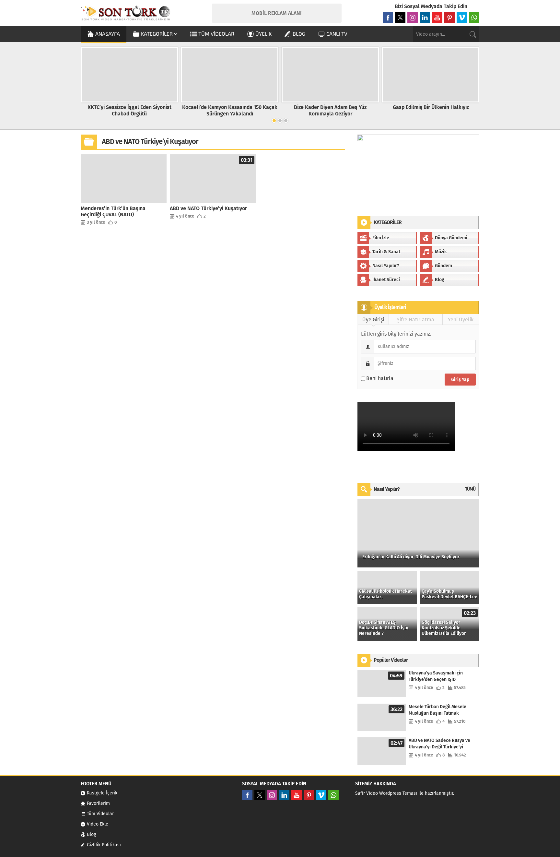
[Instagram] (412, 17)
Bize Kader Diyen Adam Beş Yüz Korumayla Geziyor (330, 110)
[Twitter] (400, 17)
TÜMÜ (470, 489)
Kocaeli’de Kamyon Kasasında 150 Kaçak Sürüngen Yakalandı (229, 110)
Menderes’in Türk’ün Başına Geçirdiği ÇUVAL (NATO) (113, 211)
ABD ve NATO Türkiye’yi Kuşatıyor (208, 208)
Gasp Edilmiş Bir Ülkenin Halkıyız (431, 107)
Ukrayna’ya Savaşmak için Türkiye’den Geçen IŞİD (436, 676)
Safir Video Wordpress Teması (386, 793)
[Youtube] (437, 17)
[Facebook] (388, 17)
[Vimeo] (462, 17)
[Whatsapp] (474, 17)
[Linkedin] (425, 17)
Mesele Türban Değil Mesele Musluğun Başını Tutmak (437, 710)
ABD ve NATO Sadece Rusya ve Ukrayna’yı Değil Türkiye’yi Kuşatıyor (439, 744)
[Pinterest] (449, 17)
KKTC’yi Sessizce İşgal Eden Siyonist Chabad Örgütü (129, 110)
